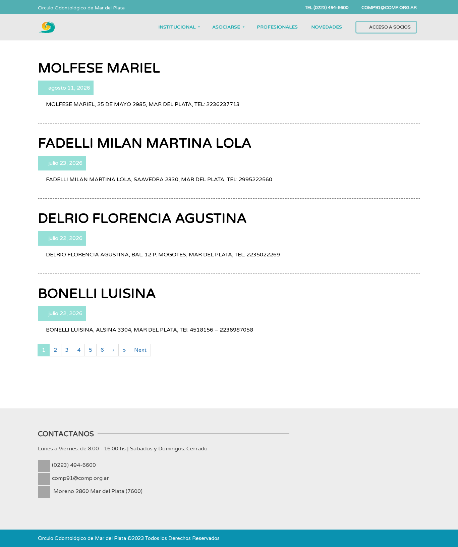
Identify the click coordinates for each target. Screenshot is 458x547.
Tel (325, 7)
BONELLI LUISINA (97, 294)
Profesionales (277, 27)
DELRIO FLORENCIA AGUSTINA (142, 218)
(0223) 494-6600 (74, 465)
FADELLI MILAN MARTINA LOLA (144, 143)
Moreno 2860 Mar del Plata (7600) (97, 491)
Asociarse (226, 27)
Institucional (176, 27)
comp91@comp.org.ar (80, 478)
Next (140, 350)
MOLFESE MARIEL (99, 68)
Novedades (326, 27)
